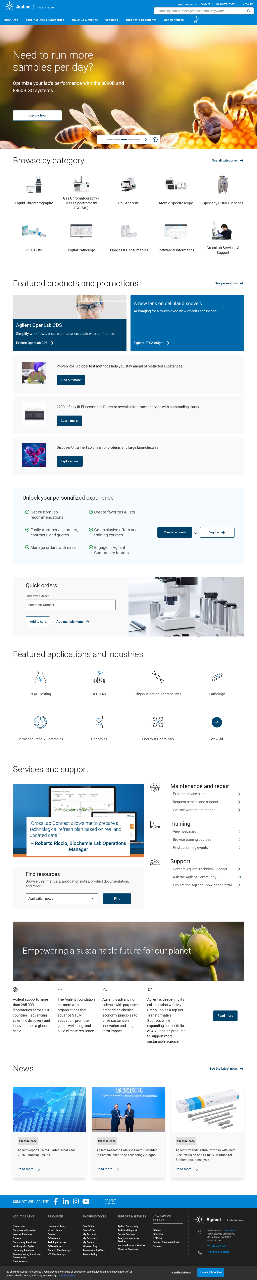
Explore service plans (189, 794)
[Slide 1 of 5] (110, 139)
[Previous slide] (101, 139)
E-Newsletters (55, 1246)
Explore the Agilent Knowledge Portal (202, 885)
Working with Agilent (24, 1246)
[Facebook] (56, 1201)
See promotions (226, 283)
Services (111, 20)
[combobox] (204, 10)
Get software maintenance (194, 810)
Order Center (174, 20)
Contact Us (207, 4)
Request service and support (195, 802)
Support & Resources (141, 20)
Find (117, 898)
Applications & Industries (45, 20)
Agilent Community (128, 1226)
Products (11, 20)
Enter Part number (37, 596)
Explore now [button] (70, 461)
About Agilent (185, 4)
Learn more (37, 112)
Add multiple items (70, 622)
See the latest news (223, 1068)
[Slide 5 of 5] (137, 139)
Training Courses (57, 1242)
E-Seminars (54, 1238)
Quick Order (89, 1230)
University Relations (23, 1250)
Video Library (55, 1230)
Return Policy (90, 1254)
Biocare (157, 1230)
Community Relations (24, 1242)
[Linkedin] (66, 1201)
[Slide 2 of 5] (117, 139)
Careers (17, 1238)
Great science (20, 1261)
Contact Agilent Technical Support (200, 869)
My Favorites (90, 1238)
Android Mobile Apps (59, 1250)
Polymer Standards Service (167, 1242)
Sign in (214, 532)
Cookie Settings (181, 1272)
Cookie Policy (67, 1275)
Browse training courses (192, 839)
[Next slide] (145, 139)
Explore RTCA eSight (148, 343)
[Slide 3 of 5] (124, 139)
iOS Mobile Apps (57, 1254)
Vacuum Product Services (131, 1245)
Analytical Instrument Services (129, 1240)
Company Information (24, 1230)
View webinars (184, 831)
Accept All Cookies (211, 1272)
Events (51, 1234)
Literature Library (57, 1226)
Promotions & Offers (94, 1250)
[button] (249, 11)
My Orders (88, 1242)
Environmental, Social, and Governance (27, 1256)
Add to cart (38, 622)
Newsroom (18, 1226)
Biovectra (158, 1234)
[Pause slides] (155, 139)
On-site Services (126, 1234)
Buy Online (88, 1226)
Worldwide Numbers (218, 1252)
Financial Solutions (128, 1249)
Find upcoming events (190, 847)
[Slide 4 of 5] (130, 139)
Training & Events (85, 20)
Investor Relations (22, 1234)
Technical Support (127, 1230)
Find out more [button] (71, 380)
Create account (175, 532)
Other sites (229, 1230)
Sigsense (157, 1246)
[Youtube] (86, 1201)
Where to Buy (90, 1246)
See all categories (225, 160)
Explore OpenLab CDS (32, 343)
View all (217, 739)
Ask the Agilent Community (194, 877)
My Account (89, 1234)
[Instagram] (76, 1201)
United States (227, 4)
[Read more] (49, 1132)
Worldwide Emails (216, 1246)
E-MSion (157, 1238)
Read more (225, 1016)
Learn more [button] (69, 421)
